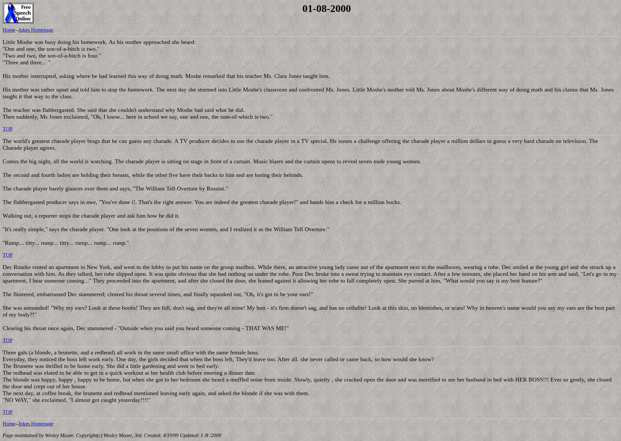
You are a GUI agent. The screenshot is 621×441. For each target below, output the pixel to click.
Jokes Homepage (35, 30)
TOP (8, 129)
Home (9, 30)
